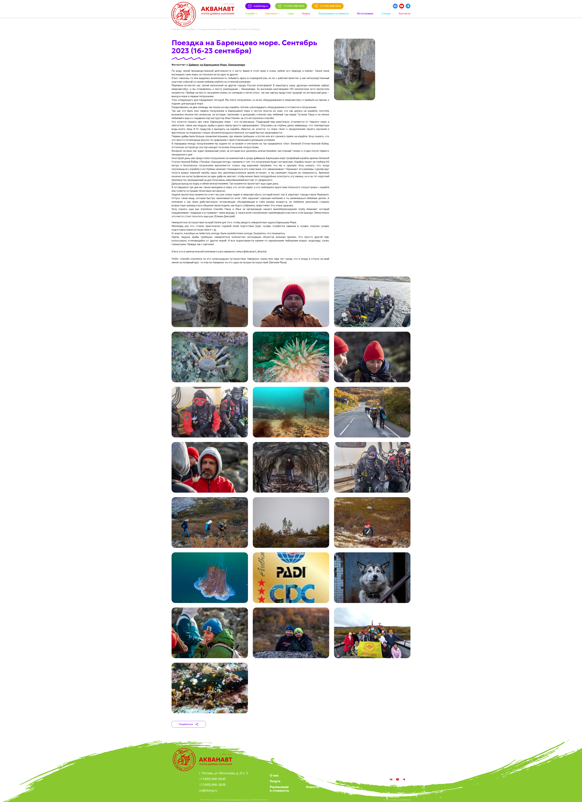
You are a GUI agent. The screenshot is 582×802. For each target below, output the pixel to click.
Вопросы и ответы (350, 789)
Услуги (275, 781)
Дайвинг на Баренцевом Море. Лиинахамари (217, 64)
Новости (312, 787)
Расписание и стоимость (279, 789)
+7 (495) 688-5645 (212, 779)
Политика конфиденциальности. (232, 799)
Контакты (350, 781)
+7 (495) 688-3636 (212, 785)
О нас (274, 775)
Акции (311, 775)
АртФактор (404, 799)
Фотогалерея (316, 781)
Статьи (347, 775)
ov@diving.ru (208, 790)
